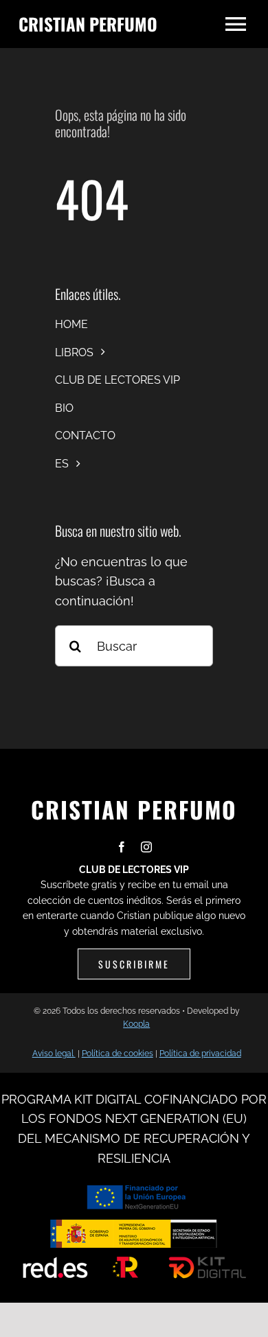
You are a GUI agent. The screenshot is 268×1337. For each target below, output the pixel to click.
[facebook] (121, 846)
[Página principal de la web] (105, 24)
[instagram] (146, 846)
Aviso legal (54, 1053)
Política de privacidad (200, 1053)
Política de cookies (117, 1053)
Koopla (136, 1024)
